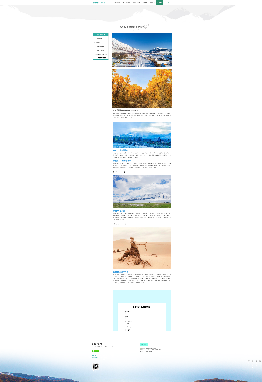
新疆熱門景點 (126, 2)
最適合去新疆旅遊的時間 (102, 54)
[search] (168, 2)
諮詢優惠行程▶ (119, 171)
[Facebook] (252, 364)
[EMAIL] (256, 363)
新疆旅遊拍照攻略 (100, 50)
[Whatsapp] (260, 364)
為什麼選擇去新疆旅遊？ (102, 57)
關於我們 (152, 2)
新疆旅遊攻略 (99, 38)
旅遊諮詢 (159, 2)
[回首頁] (99, 2)
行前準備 (98, 42)
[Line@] (249, 363)
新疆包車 (145, 2)
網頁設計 (151, 351)
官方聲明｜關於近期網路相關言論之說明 (103, 346)
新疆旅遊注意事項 (100, 46)
